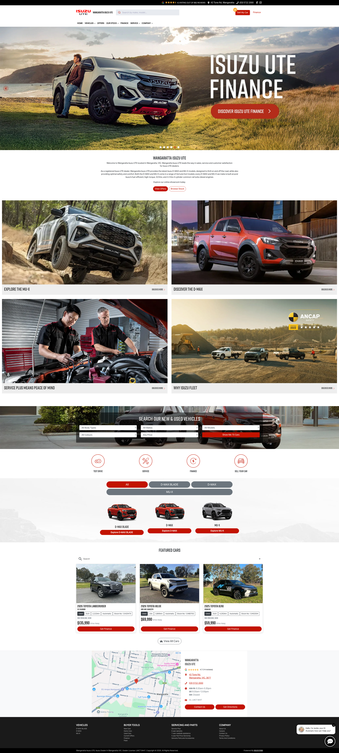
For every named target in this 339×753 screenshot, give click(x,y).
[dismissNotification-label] (333, 725)
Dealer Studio (258, 750)
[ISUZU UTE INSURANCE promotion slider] (178, 147)
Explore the (17, 289)
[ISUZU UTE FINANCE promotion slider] (175, 147)
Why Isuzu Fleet (185, 388)
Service (134, 23)
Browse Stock (177, 188)
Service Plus (176, 729)
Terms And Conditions (227, 738)
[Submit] (119, 12)
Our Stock (111, 23)
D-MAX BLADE (169, 484)
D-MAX (212, 484)
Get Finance (106, 629)
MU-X (169, 492)
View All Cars (171, 641)
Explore (122, 532)
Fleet (126, 740)
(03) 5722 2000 (247, 2)
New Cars (127, 729)
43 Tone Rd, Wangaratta (222, 2)
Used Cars (127, 733)
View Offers (160, 188)
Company (146, 23)
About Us (222, 729)
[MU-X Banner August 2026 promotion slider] (164, 147)
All (127, 484)
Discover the (188, 289)
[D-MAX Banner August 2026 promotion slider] (161, 147)
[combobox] (147, 12)
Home (80, 23)
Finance (257, 12)
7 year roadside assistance (181, 733)
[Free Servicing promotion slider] (168, 147)
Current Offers (129, 736)
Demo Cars (128, 731)
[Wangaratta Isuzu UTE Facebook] (257, 2)
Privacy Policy (224, 736)
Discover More (157, 289)
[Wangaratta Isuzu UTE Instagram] (261, 2)
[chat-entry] (330, 741)
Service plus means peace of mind (29, 388)
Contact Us (199, 707)
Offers (100, 23)
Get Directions (230, 707)
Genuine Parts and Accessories (182, 738)
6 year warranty (176, 731)
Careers (222, 731)
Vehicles (89, 23)
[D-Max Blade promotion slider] (171, 147)
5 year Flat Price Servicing (180, 736)
